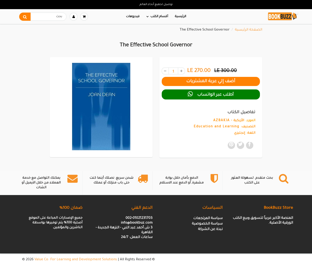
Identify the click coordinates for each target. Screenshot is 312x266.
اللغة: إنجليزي (244, 133)
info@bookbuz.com (137, 223)
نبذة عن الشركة (210, 229)
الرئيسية (180, 16)
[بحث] (25, 17)
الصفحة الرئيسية (248, 30)
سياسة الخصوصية (207, 224)
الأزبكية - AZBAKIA (228, 121)
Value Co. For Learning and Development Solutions (75, 260)
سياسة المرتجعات (208, 218)
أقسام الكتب (159, 16)
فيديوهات (133, 16)
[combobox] (42, 17)
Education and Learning (216, 127)
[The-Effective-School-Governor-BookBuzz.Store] (101, 106)
